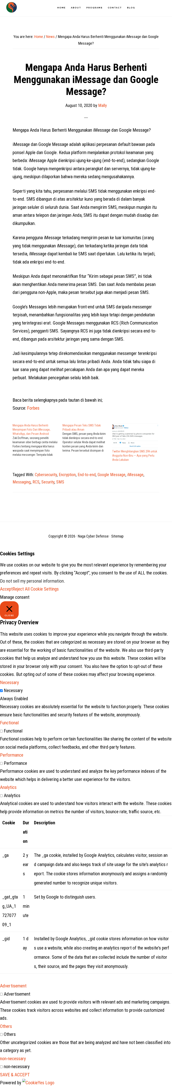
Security (47, 481)
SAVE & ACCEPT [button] (15, 1074)
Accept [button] (6, 589)
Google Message (111, 474)
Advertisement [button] (13, 985)
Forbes (33, 408)
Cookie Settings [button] (45, 589)
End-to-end (87, 474)
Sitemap (117, 536)
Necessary (13, 690)
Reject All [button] (21, 589)
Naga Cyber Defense (11, 7)
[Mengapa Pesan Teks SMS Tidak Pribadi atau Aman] (87, 438)
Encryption (67, 474)
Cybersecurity (46, 474)
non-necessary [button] (13, 1058)
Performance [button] (11, 755)
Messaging (22, 481)
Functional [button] (9, 722)
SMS (60, 481)
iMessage (135, 474)
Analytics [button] (8, 787)
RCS (36, 481)
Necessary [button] (9, 682)
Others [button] (6, 1026)
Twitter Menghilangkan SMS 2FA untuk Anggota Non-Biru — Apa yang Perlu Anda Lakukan (134, 455)
